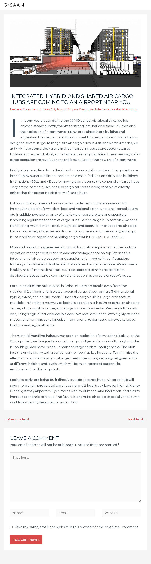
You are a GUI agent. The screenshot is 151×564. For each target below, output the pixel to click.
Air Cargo (81, 109)
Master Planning (124, 109)
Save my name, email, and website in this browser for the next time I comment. (77, 527)
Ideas (46, 109)
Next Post (137, 419)
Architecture (99, 109)
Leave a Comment (24, 109)
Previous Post (16, 419)
